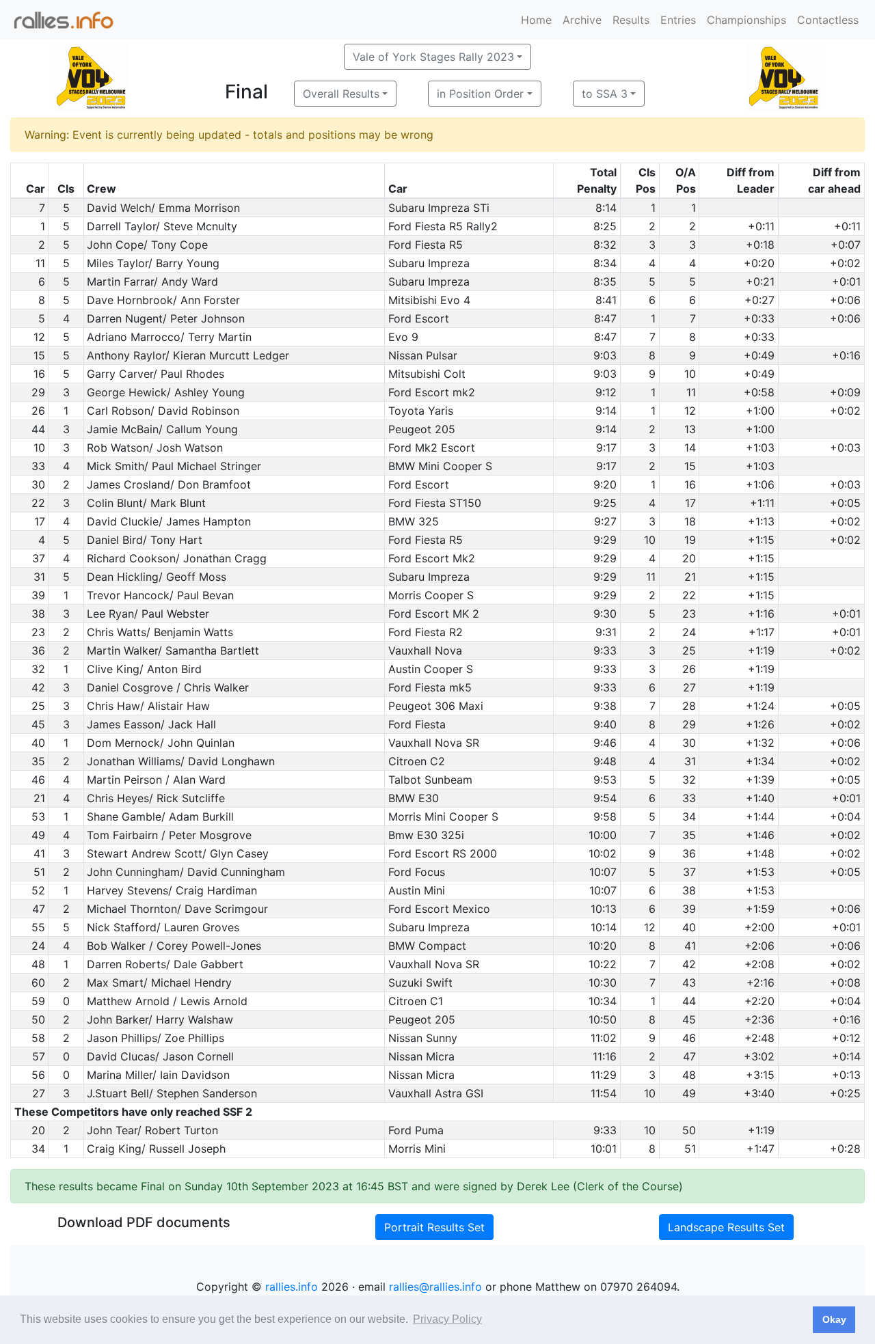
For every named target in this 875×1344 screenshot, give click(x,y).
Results (630, 20)
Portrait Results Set (434, 1227)
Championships (746, 20)
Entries (678, 20)
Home (536, 20)
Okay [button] (834, 1319)
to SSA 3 (605, 93)
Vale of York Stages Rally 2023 (433, 57)
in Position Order (480, 93)
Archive (582, 20)
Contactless (828, 20)
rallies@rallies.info (435, 1286)
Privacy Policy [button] (447, 1319)
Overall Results (341, 93)
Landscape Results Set (726, 1227)
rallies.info (291, 1286)
